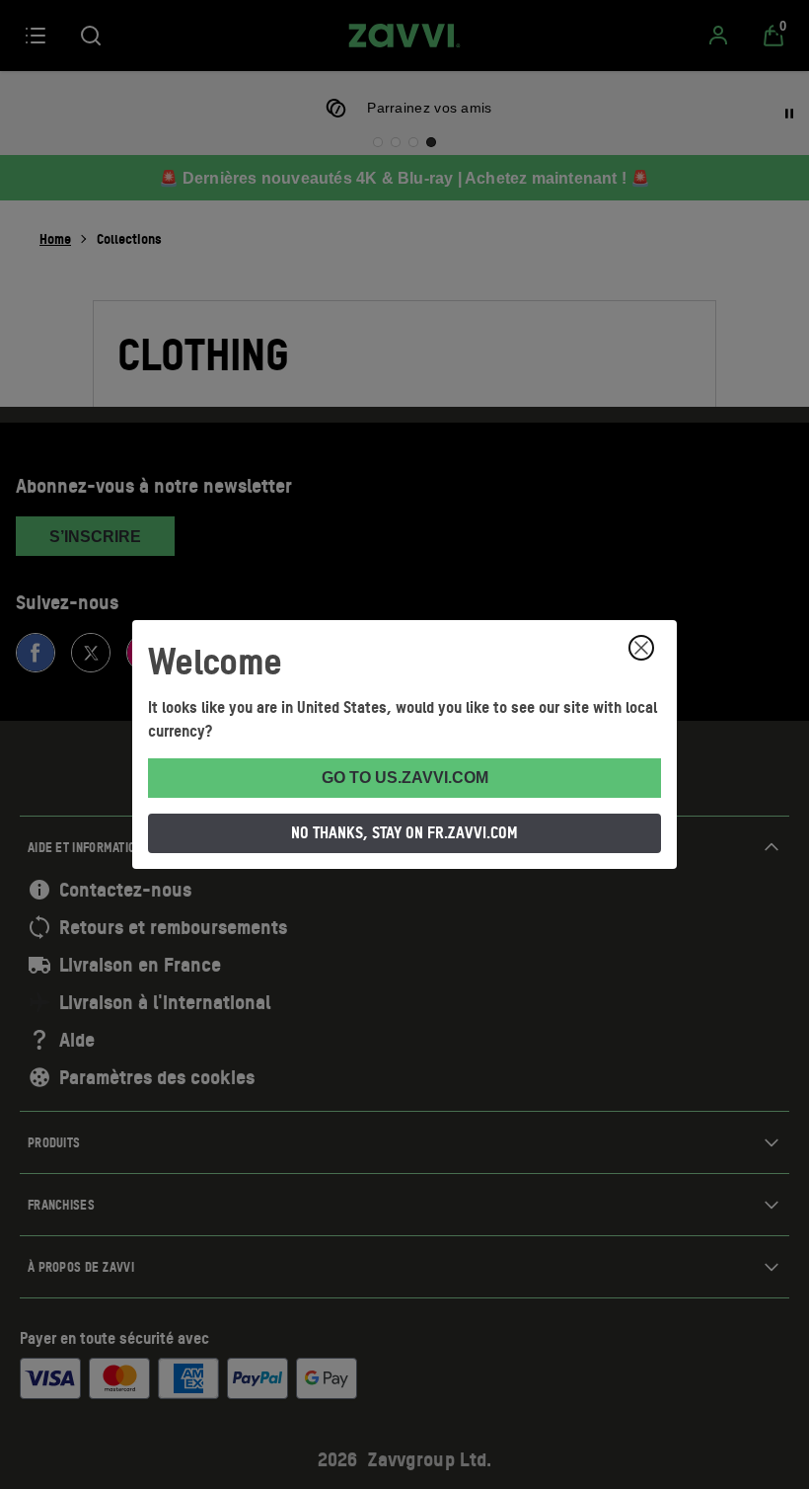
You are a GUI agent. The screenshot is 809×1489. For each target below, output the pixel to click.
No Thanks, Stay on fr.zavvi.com (404, 832)
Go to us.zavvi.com (405, 777)
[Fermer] (641, 648)
